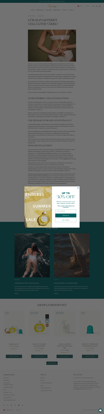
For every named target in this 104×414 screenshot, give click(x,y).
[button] (100, 410)
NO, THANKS (65, 220)
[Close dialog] (78, 188)
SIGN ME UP (66, 215)
